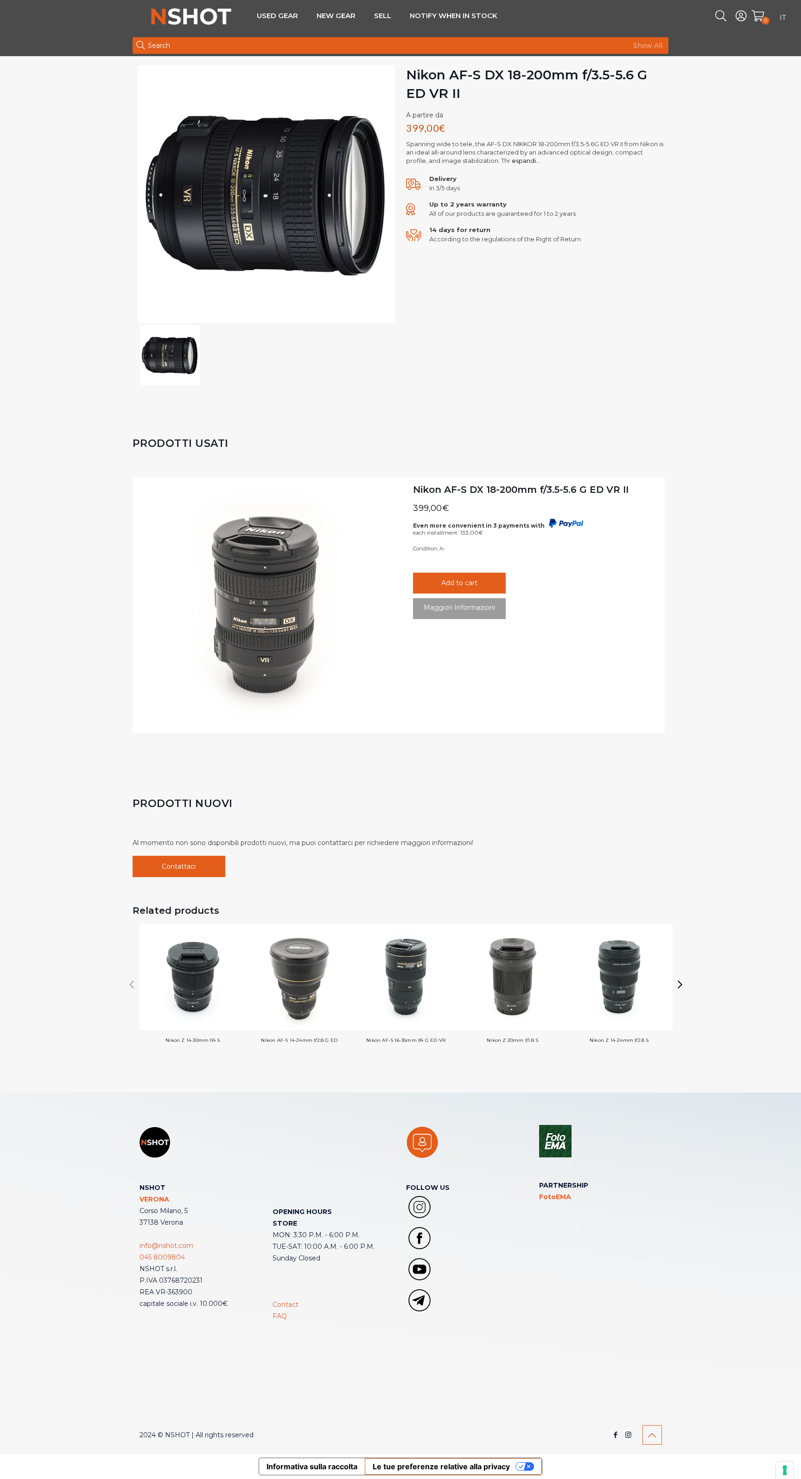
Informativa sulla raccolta (312, 1466)
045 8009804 (162, 1257)
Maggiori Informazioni (459, 607)
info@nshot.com (166, 1245)
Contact (286, 1304)
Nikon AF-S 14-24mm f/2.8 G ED (299, 1040)
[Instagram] (628, 1434)
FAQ (280, 1316)
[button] (680, 985)
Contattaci (179, 866)
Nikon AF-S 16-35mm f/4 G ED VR (405, 1040)
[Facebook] (616, 1434)
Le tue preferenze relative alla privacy (441, 1466)
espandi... (525, 160)
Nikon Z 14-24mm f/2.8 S (619, 1040)
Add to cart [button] (459, 583)
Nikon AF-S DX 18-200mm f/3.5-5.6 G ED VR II (521, 489)
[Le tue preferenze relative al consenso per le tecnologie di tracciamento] (785, 1470)
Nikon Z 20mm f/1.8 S (512, 1040)
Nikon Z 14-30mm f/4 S (192, 1040)
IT (783, 17)
